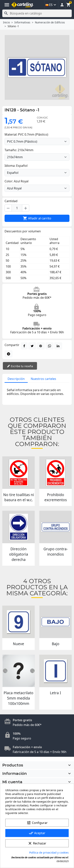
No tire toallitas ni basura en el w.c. (18, 497)
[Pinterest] (41, 345)
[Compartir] (24, 345)
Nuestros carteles (43, 379)
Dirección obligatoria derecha (18, 554)
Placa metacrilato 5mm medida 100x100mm (18, 698)
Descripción (16, 379)
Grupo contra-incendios (55, 551)
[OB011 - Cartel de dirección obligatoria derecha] (18, 527)
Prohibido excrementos (55, 497)
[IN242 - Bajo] (55, 622)
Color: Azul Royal (16, 181)
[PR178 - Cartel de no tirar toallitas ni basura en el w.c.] (18, 472)
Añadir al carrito (37, 218)
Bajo (55, 643)
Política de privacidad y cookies (49, 852)
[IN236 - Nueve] (18, 622)
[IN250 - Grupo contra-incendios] (55, 527)
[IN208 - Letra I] (55, 671)
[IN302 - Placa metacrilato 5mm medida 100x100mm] (18, 671)
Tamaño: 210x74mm (19, 150)
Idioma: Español (16, 166)
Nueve (18, 643)
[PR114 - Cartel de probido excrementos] (55, 472)
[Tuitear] (32, 345)
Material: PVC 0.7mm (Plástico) (26, 134)
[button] (62, 5)
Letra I (55, 692)
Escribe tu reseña (21, 366)
